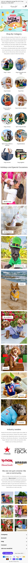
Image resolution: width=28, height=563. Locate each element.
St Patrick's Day (19, 265)
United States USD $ (19, 553)
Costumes (21, 422)
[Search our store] (23, 6)
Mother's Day (7, 201)
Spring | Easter (8, 232)
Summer (22, 284)
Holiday (6, 368)
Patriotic (21, 395)
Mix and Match (8, 317)
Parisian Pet (16, 561)
